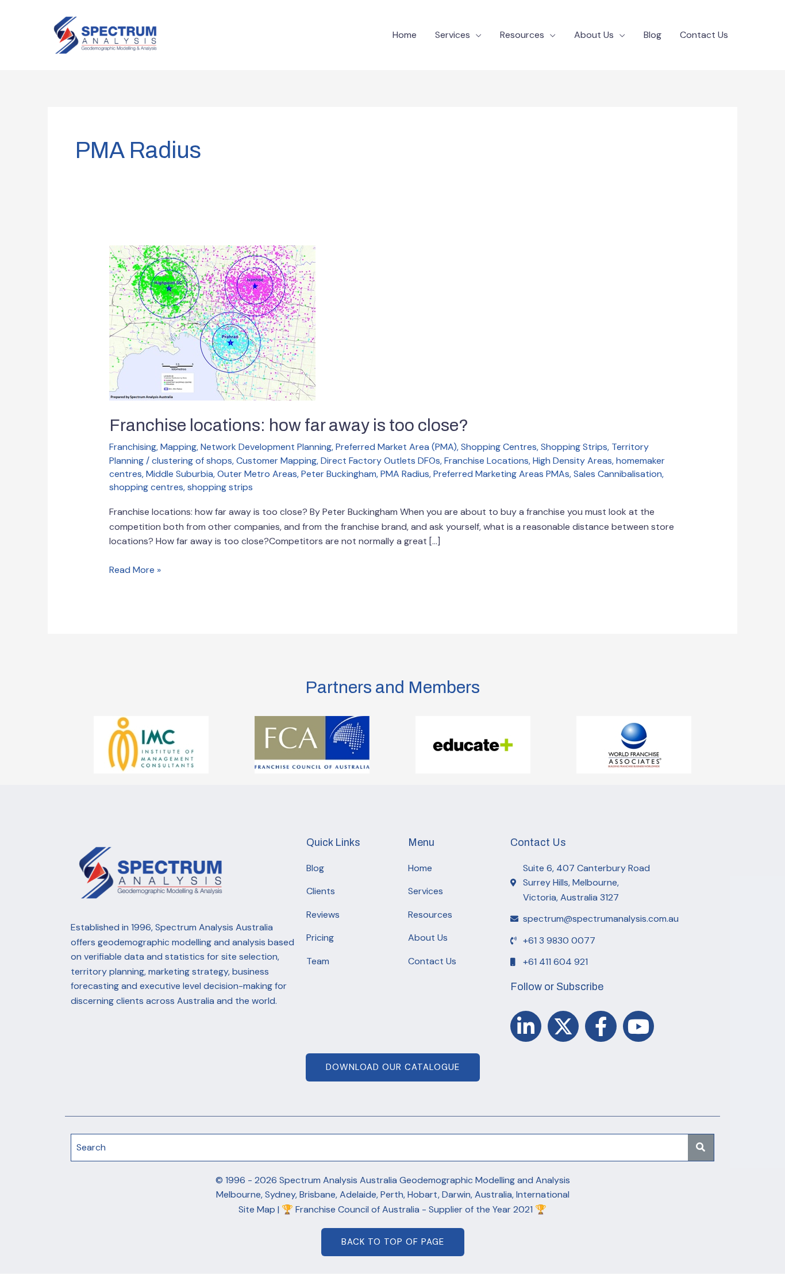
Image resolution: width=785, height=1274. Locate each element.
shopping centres (146, 487)
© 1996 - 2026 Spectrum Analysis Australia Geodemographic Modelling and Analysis (393, 1180)
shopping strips (220, 487)
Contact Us (704, 35)
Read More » (135, 569)
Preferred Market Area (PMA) (396, 447)
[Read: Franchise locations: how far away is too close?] (212, 322)
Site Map (256, 1209)
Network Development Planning (266, 447)
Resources (522, 35)
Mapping (178, 447)
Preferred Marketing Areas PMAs (501, 474)
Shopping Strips (574, 447)
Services (452, 35)
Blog (652, 35)
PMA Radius (404, 474)
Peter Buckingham (338, 474)
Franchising (132, 447)
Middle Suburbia (179, 474)
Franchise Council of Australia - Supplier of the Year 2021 (414, 1209)
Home (404, 35)
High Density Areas (572, 461)
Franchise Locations (486, 461)
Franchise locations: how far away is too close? (288, 425)
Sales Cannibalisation (618, 474)
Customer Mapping (276, 461)
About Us (594, 35)
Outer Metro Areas (257, 474)
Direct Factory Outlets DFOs (380, 461)
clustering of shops (192, 461)
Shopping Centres (499, 447)
